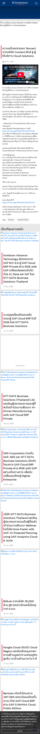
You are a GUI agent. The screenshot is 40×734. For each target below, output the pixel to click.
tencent (11, 220)
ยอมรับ (20, 731)
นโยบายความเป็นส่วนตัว (24, 719)
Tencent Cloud (23, 220)
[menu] (4, 3)
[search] (36, 3)
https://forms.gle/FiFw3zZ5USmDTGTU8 (18, 131)
